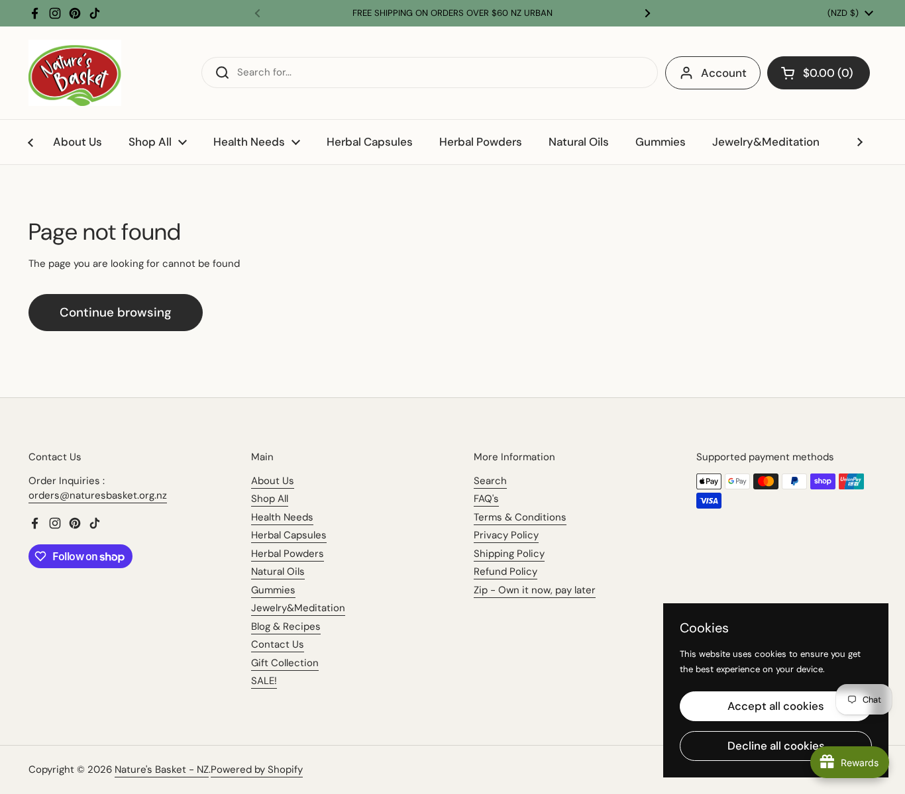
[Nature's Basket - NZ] (74, 73)
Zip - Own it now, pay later (535, 590)
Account (724, 73)
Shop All (269, 498)
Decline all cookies (776, 745)
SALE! (264, 680)
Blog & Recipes (286, 626)
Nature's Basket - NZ (162, 769)
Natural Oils (278, 571)
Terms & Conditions (520, 517)
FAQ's (486, 498)
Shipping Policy (509, 553)
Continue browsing (116, 312)
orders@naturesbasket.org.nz (97, 495)
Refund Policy (505, 571)
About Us (272, 480)
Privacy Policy (506, 535)
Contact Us (277, 644)
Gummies (273, 590)
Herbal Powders (287, 553)
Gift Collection (285, 663)
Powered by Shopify (257, 769)
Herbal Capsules (289, 535)
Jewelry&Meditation (298, 608)
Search (490, 480)
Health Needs (282, 517)
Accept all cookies (775, 706)
